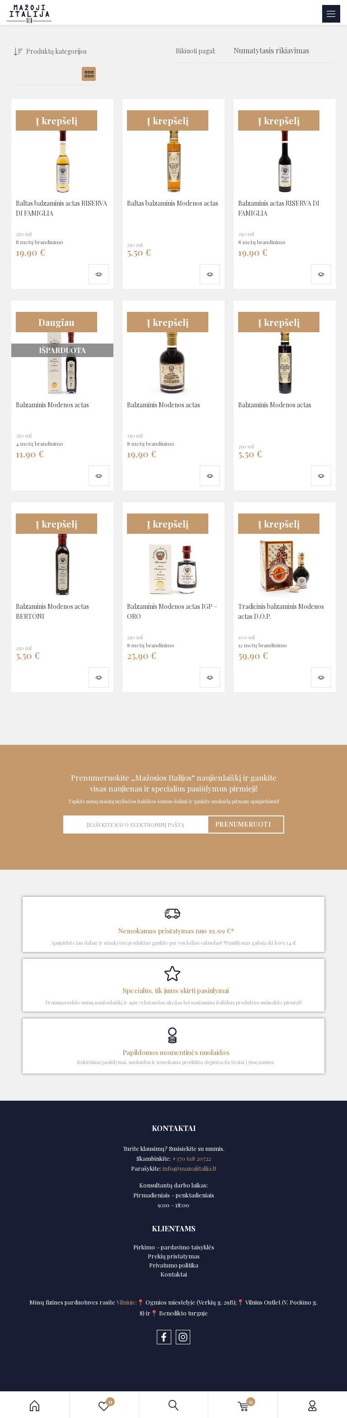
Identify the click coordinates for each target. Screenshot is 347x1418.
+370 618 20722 (191, 1158)
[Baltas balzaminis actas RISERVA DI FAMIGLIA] (62, 148)
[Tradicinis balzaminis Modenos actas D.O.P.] (285, 552)
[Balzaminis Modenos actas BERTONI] (62, 552)
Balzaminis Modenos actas (52, 404)
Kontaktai (173, 1274)
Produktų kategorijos (56, 51)
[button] (271, 51)
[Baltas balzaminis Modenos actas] (173, 148)
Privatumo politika (173, 1265)
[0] (243, 1404)
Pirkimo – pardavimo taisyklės (173, 1247)
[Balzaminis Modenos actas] (173, 350)
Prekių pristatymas (174, 1256)
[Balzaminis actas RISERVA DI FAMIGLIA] (285, 148)
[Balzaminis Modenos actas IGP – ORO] (173, 552)
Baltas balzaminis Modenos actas (172, 203)
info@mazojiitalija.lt (189, 1168)
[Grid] (89, 74)
